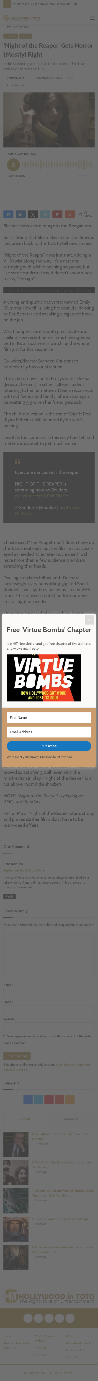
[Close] (89, 620)
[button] (49, 678)
